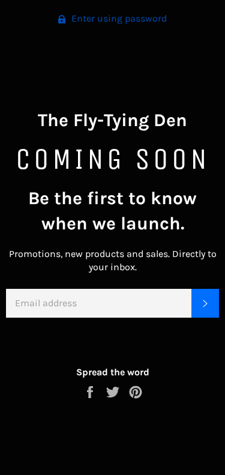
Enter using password (118, 18)
